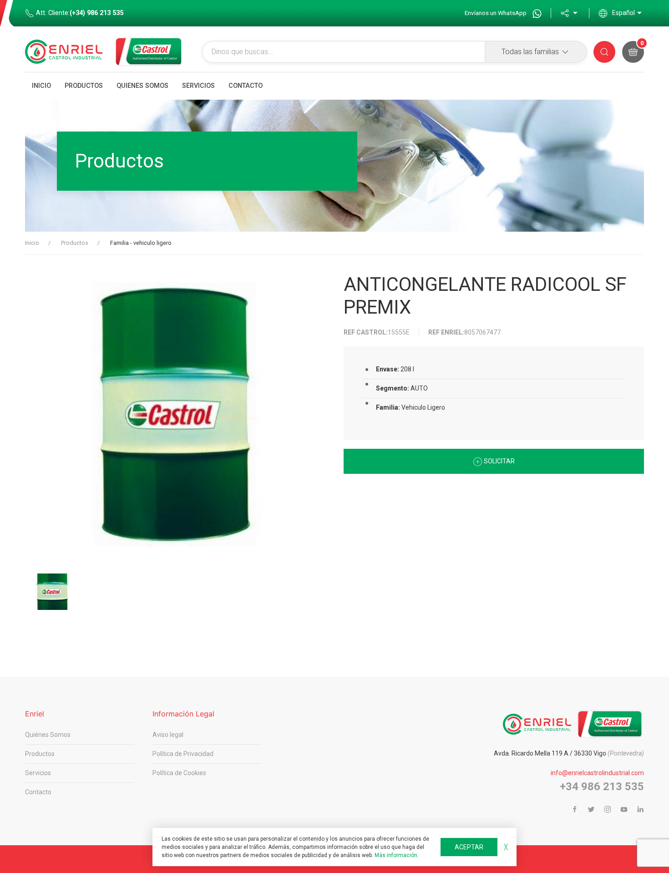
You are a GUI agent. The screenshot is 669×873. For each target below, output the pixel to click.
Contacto (38, 792)
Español (623, 12)
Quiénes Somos (48, 734)
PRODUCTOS (84, 86)
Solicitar (498, 461)
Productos (74, 242)
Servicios (38, 773)
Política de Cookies (179, 773)
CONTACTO (245, 86)
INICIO (41, 86)
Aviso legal (167, 734)
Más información (396, 855)
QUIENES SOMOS (142, 86)
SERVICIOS (198, 86)
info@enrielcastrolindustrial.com (597, 773)
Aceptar (469, 847)
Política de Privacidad (182, 753)
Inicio (32, 242)
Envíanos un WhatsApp (496, 12)
